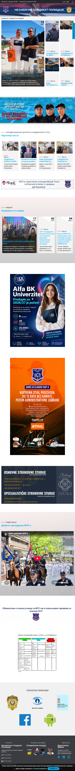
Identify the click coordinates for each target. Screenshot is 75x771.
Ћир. (67, 2)
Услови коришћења (40, 768)
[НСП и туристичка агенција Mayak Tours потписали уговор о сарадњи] (37, 184)
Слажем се (53, 768)
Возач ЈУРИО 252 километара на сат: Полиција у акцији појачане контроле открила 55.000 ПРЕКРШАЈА (64, 239)
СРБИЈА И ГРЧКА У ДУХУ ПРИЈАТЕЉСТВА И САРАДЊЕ (21, 77)
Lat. (64, 2)
